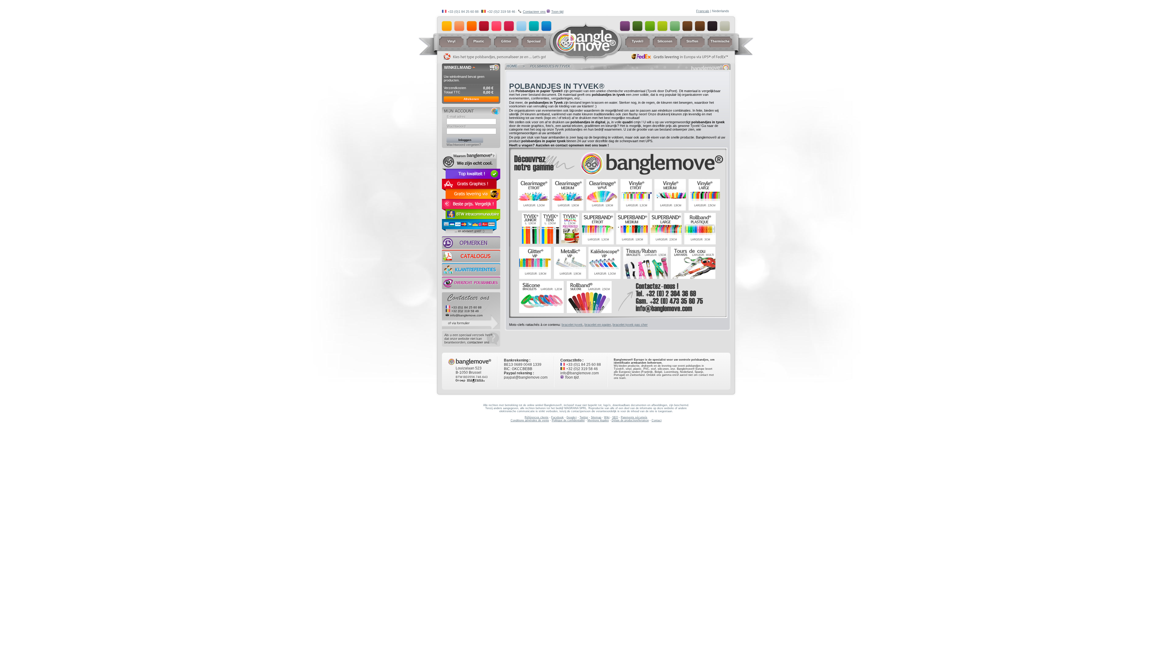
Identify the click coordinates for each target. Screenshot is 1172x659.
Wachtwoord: (456, 126)
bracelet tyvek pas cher (630, 324)
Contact (657, 420)
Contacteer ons (534, 11)
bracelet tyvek (572, 324)
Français (702, 11)
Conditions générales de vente (530, 420)
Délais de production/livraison (630, 420)
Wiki (607, 417)
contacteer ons (478, 342)
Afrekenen (471, 99)
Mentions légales (598, 420)
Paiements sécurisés (634, 417)
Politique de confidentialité (568, 420)
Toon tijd (557, 11)
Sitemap (596, 417)
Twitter (584, 417)
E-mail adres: (456, 116)
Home (512, 66)
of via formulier (459, 323)
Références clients (536, 417)
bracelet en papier (597, 324)
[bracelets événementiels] (618, 246)
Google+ (571, 417)
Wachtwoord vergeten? (464, 144)
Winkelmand (457, 67)
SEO (615, 417)
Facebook (557, 417)
